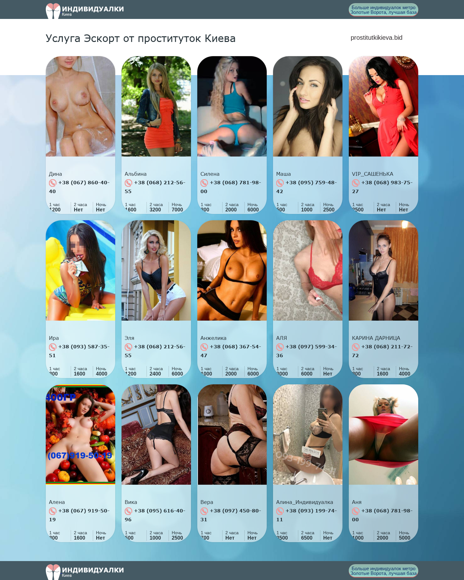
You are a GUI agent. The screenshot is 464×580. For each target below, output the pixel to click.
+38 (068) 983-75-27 (382, 187)
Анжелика (213, 337)
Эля (129, 337)
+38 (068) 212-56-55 (155, 187)
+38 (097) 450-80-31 (230, 515)
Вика (131, 502)
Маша (283, 173)
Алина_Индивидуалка (304, 502)
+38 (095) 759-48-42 (306, 187)
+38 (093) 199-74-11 (306, 515)
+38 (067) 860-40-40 (79, 187)
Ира (54, 337)
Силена (210, 173)
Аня (357, 502)
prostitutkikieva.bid (376, 37)
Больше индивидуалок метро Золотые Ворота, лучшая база (383, 10)
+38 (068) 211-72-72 (382, 351)
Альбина (136, 173)
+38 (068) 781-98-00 (230, 187)
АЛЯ (281, 337)
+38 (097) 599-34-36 (306, 351)
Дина (55, 173)
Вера (206, 502)
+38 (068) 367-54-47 (230, 351)
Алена (57, 502)
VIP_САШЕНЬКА (372, 173)
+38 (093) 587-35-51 (79, 351)
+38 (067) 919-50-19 (79, 515)
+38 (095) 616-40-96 (155, 515)
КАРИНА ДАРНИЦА (376, 337)
